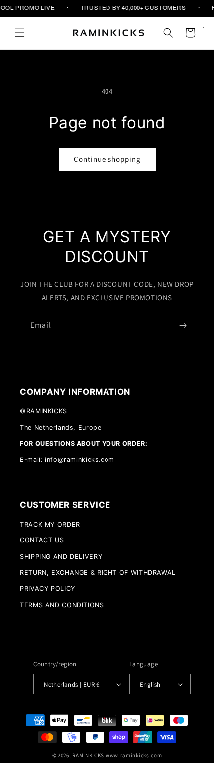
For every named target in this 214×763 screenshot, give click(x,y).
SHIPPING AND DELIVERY (61, 556)
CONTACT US (42, 540)
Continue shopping (107, 159)
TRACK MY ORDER (50, 524)
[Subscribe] (183, 325)
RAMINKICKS (88, 755)
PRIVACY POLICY (47, 588)
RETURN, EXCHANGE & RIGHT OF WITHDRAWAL (98, 572)
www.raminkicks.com (134, 755)
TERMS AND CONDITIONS (62, 605)
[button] (20, 33)
